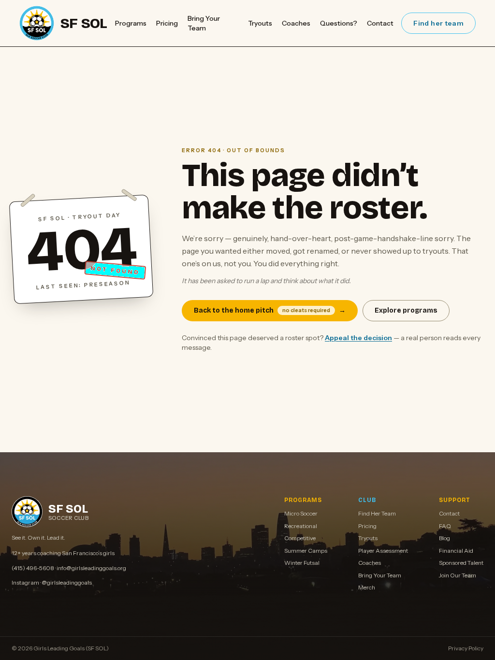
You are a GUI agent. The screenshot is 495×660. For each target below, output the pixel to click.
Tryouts (260, 23)
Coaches (296, 23)
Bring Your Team (204, 23)
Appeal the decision (358, 337)
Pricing (167, 23)
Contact (380, 23)
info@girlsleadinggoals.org (91, 568)
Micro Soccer (301, 513)
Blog (444, 538)
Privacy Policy (465, 648)
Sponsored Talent (461, 562)
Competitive (300, 538)
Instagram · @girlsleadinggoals (52, 582)
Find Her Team (377, 513)
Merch (366, 587)
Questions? (338, 23)
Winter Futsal (302, 562)
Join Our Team (457, 575)
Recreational (300, 526)
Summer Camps (305, 550)
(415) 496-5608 (33, 568)
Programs (130, 23)
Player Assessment (383, 550)
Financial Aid (456, 550)
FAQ (445, 526)
